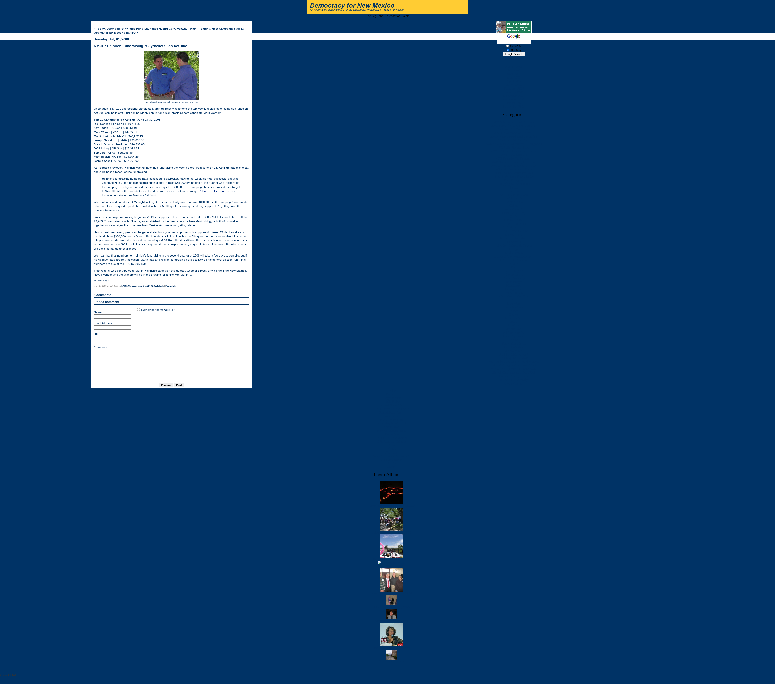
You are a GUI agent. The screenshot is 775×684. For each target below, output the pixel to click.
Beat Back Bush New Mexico (514, 176)
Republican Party (391, 412)
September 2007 (514, 106)
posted (104, 167)
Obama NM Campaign (513, 380)
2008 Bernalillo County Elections (513, 125)
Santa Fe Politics (391, 419)
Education (514, 242)
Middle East (513, 329)
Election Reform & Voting (514, 245)
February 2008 (514, 88)
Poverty (391, 394)
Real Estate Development (391, 409)
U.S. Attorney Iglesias (391, 441)
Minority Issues (513, 336)
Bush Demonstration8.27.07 (392, 559)
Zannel (391, 467)
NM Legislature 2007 (513, 354)
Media (513, 321)
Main (193, 28)
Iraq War (513, 303)
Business (513, 191)
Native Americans (514, 343)
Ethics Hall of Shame (514, 260)
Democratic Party (514, 213)
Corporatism (514, 202)
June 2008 (514, 74)
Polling (391, 390)
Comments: (101, 347)
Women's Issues (391, 459)
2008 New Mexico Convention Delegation (514, 144)
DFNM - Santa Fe (513, 223)
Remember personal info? (157, 309)
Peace (514, 387)
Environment (514, 252)
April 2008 (513, 81)
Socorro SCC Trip (391, 661)
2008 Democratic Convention (514, 133)
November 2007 (514, 99)
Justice (513, 311)
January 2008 (513, 92)
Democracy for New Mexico (352, 5)
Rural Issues (391, 416)
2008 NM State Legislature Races (513, 151)
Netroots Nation (514, 350)
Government (513, 274)
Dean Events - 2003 (391, 566)
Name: (98, 312)
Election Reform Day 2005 (392, 607)
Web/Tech (159, 286)
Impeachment (513, 292)
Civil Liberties (513, 198)
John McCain (513, 307)
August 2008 (513, 66)
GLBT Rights (513, 271)
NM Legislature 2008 (513, 358)
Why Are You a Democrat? (391, 456)
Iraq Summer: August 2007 (391, 647)
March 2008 (513, 85)
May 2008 (514, 77)
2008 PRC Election (514, 154)
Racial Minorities (391, 405)
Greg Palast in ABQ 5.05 (391, 620)
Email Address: (103, 323)
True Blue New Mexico (231, 270)
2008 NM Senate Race (514, 147)
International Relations (513, 296)
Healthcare (513, 285)
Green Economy (514, 278)
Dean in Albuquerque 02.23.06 (392, 593)
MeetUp (513, 325)
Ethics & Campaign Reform (513, 256)
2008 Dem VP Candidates (513, 129)
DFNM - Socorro (513, 227)
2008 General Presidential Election (513, 136)
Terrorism (392, 434)
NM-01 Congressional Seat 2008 (137, 286)
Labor (513, 314)
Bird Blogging (513, 180)
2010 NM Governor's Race (513, 169)
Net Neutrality (514, 347)
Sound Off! (391, 427)
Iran (514, 300)
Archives (514, 59)
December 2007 (513, 95)
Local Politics (514, 318)
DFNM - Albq (513, 220)
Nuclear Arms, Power (514, 376)
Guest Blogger (513, 282)
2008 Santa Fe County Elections (513, 162)
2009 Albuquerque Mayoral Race (513, 165)
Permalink (170, 286)
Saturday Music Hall (391, 423)
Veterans (391, 445)
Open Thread (513, 383)
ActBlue (224, 167)
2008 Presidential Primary (514, 158)
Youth (392, 463)
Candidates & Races (514, 194)
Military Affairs (513, 332)
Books (513, 187)
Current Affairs (513, 209)
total (197, 217)
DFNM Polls (513, 234)
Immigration (513, 289)
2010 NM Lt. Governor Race (513, 173)
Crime (513, 205)
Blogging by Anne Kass (514, 184)
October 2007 (514, 103)
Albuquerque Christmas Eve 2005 (391, 505)
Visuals (391, 448)
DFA (513, 216)
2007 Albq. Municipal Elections (513, 122)
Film (514, 267)
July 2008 (513, 70)
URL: (97, 334)
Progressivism (391, 398)
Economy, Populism (513, 238)
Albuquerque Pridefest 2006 (391, 532)
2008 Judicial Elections (513, 140)
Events (513, 263)
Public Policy (391, 401)
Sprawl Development (391, 430)
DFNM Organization (513, 231)
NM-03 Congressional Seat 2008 (514, 372)
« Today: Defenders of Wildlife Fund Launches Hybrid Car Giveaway (140, 28)
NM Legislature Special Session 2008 (514, 361)
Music (514, 340)
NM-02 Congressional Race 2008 (513, 369)
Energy (514, 249)
